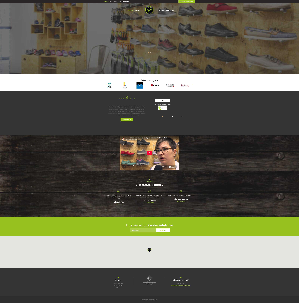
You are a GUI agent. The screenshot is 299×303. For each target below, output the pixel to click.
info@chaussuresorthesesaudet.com (180, 285)
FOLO (156, 299)
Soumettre (163, 230)
